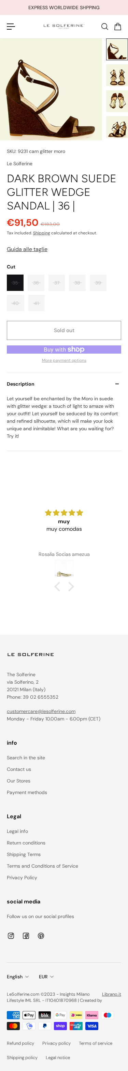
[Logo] (64, 26)
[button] (58, 586)
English (15, 977)
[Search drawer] (104, 26)
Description (20, 384)
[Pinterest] (40, 935)
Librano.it (111, 994)
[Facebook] (25, 935)
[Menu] (11, 26)
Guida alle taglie (27, 249)
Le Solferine (19, 163)
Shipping (41, 233)
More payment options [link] (64, 360)
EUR (43, 977)
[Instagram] (10, 935)
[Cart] (117, 26)
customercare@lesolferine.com (41, 711)
